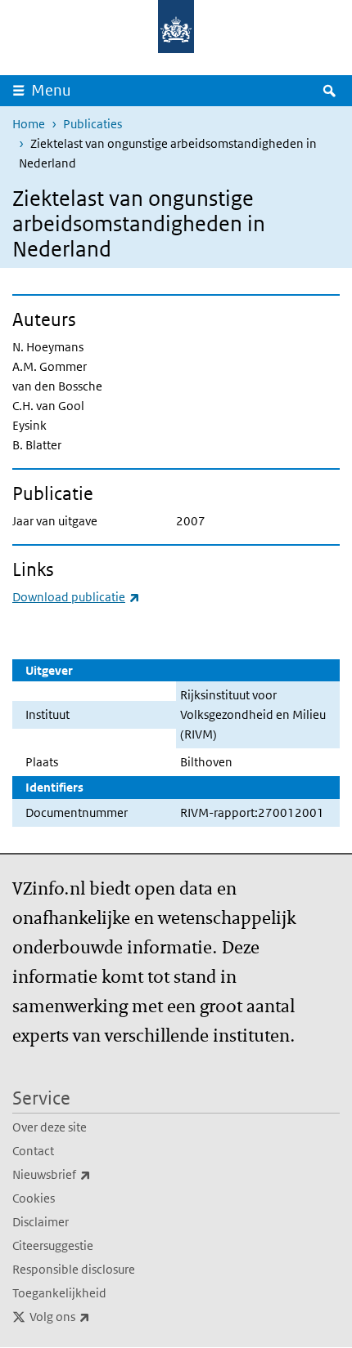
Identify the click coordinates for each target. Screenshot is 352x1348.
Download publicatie (76, 597)
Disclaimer (40, 1222)
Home (28, 124)
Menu (51, 90)
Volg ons (95, 1316)
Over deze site (49, 1127)
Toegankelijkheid (59, 1293)
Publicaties (92, 124)
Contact (33, 1150)
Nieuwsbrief (87, 1174)
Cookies (33, 1198)
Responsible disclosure (73, 1269)
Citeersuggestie (52, 1245)
